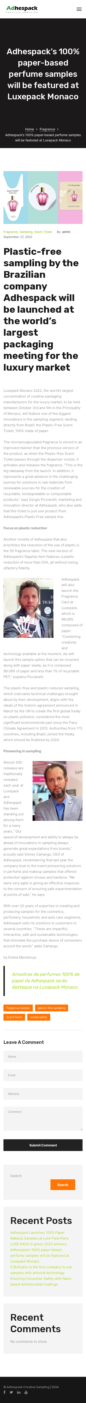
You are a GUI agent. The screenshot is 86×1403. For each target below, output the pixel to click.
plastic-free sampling (51, 1008)
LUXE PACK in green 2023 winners (38, 1244)
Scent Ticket (43, 232)
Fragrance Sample (18, 1008)
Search (16, 1176)
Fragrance (47, 129)
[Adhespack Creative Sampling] (21, 9)
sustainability (38, 1017)
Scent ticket (14, 1017)
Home (29, 129)
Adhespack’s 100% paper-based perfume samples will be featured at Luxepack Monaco (39, 1255)
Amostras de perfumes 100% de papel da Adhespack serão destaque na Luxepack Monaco (45, 980)
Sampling (26, 232)
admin (66, 232)
